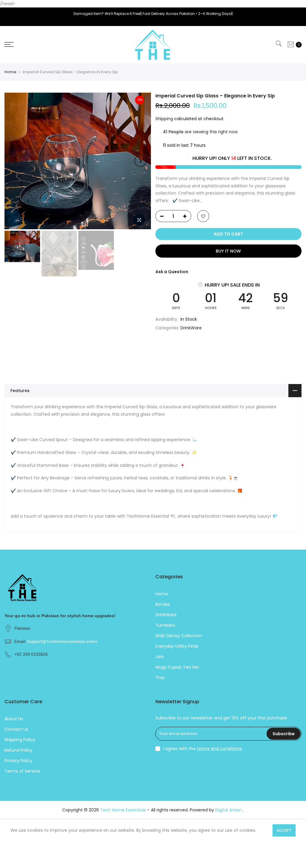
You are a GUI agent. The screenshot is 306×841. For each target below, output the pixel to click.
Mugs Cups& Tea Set (177, 667)
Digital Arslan (229, 810)
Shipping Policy (19, 740)
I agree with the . (203, 749)
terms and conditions (219, 749)
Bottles (162, 604)
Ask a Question (171, 272)
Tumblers (165, 625)
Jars (159, 657)
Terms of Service (22, 771)
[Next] (140, 161)
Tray (160, 678)
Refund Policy (18, 750)
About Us (13, 719)
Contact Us (16, 729)
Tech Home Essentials (123, 810)
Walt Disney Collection (178, 636)
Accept (284, 830)
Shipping (164, 119)
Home (10, 72)
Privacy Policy (18, 761)
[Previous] (15, 161)
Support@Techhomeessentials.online (62, 641)
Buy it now (228, 251)
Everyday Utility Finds (176, 646)
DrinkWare (191, 328)
